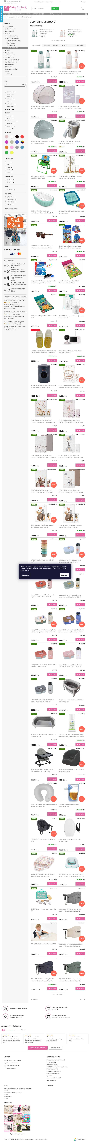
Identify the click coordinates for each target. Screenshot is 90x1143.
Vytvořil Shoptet (81, 1139)
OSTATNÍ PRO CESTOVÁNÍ (13, 48)
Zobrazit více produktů (57, 40)
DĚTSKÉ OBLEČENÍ (9, 55)
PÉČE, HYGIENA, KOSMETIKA (12, 60)
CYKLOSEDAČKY (11, 45)
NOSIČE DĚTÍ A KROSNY (13, 38)
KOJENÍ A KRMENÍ (9, 57)
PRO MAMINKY (8, 67)
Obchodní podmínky (52, 1064)
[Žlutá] (12, 152)
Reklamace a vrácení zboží (54, 1071)
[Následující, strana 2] (80, 999)
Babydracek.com (11, 1068)
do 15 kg (10, 180)
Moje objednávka (51, 1080)
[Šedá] (17, 147)
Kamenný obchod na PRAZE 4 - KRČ (43, 2)
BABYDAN (10, 123)
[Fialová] (6, 142)
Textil (9, 172)
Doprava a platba (51, 1062)
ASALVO (10, 119)
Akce (9, 96)
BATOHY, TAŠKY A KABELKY (14, 41)
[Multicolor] (22, 142)
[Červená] (22, 136)
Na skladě (11, 92)
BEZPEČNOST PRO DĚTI (11, 62)
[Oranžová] (6, 147)
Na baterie (11, 190)
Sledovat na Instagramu (18, 1134)
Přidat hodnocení (55, 1048)
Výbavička (49, 1076)
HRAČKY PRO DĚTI (9, 31)
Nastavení (25, 575)
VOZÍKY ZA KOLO (11, 43)
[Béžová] (6, 136)
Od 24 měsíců (11, 202)
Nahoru (35, 999)
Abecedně (64, 45)
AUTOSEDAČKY (9, 27)
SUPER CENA (11, 104)
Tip (9, 101)
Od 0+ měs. (11, 197)
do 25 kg (10, 182)
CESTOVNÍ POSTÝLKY (12, 36)
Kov (9, 162)
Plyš (9, 165)
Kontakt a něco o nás (52, 1069)
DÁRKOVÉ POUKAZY (10, 64)
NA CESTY (7, 34)
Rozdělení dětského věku (53, 1073)
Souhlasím (64, 575)
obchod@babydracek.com (14, 1060)
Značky (7, 71)
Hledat (55, 8)
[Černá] (17, 136)
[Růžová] (12, 147)
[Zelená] (6, 152)
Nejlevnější (47, 45)
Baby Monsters (12, 121)
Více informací (25, 571)
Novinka (10, 99)
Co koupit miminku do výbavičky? (12, 1093)
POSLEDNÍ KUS (12, 106)
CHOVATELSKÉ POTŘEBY (11, 69)
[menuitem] (8, 14)
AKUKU (10, 116)
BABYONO (11, 126)
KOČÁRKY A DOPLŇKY (10, 29)
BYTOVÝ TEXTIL (9, 53)
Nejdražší (55, 45)
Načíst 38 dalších (58, 994)
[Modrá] (17, 142)
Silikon (10, 170)
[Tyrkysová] (22, 147)
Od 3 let (10, 204)
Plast (9, 167)
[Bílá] (12, 136)
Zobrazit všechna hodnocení (37, 1048)
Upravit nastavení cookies (40, 1139)
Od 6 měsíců (11, 199)
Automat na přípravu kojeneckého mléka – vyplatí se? (18, 1089)
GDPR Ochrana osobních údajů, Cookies (57, 1067)
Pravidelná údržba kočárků (54, 1078)
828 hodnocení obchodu (20, 1030)
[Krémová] (12, 142)
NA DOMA (7, 50)
